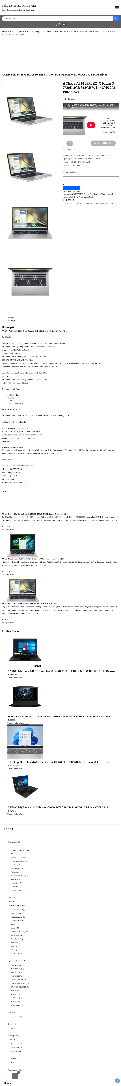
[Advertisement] (60, 54)
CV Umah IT (21, 483)
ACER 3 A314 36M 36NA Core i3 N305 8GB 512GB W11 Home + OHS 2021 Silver (35, 514)
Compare (79, 191)
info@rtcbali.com (14, 473)
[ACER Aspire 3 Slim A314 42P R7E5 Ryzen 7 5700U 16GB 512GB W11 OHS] (22, 546)
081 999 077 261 (16, 469)
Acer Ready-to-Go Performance (12, 447)
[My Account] (55, 24)
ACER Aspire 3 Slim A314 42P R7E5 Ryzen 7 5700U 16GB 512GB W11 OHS (33, 559)
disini (24, 422)
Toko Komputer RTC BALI (19, 5)
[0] (15, 1076)
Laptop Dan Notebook (92, 194)
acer (106, 194)
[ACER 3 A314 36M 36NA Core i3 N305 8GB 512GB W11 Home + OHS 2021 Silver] (27, 501)
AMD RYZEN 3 (76, 194)
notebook (89, 197)
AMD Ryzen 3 (74, 197)
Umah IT (16, 476)
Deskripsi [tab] (11, 318)
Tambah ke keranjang (71, 188)
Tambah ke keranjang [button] (15, 677)
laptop (83, 197)
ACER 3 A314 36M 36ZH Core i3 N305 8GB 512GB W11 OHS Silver (29, 604)
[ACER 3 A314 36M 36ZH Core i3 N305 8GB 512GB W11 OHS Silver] (22, 590)
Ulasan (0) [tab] (11, 321)
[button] (3, 83)
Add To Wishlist (69, 191)
